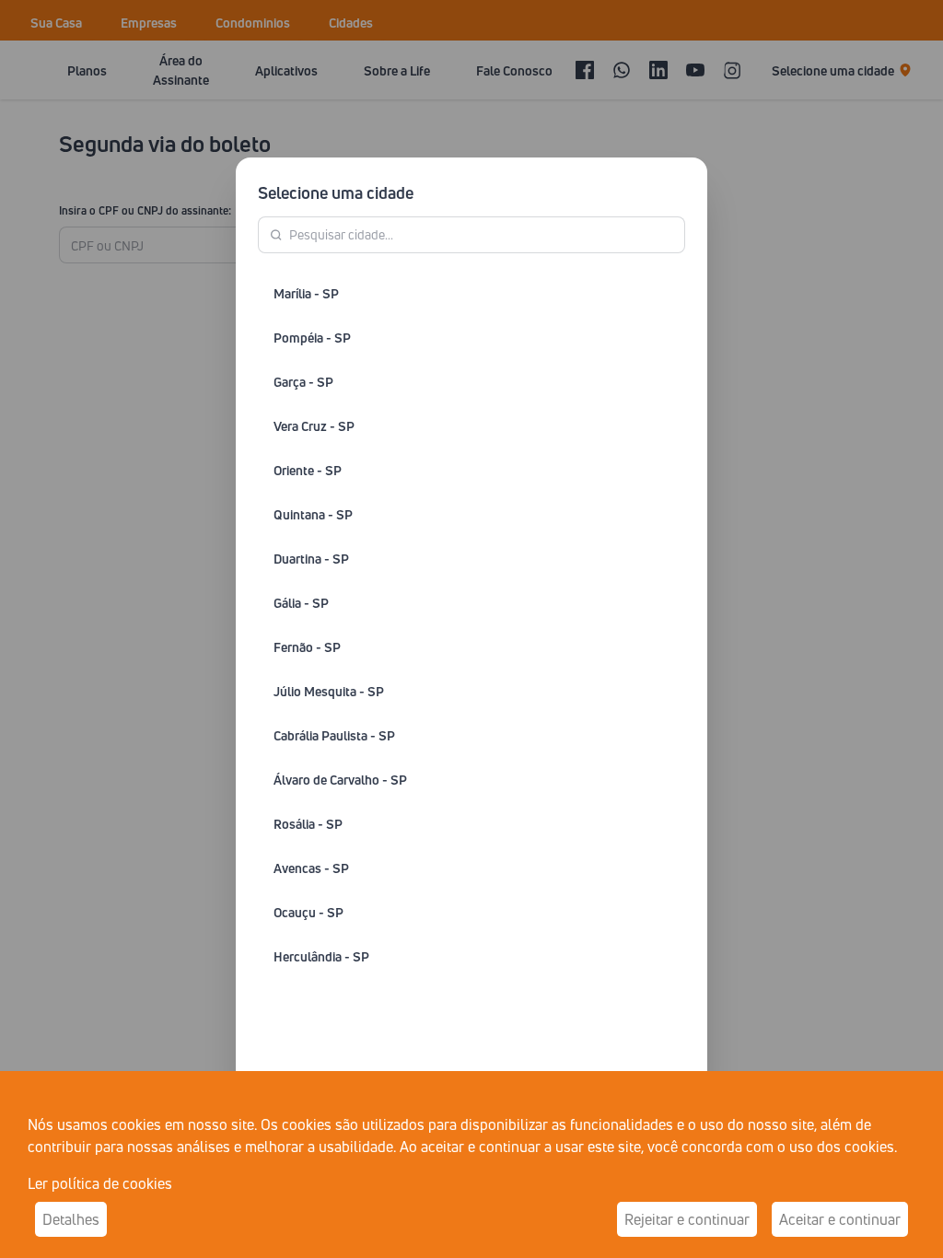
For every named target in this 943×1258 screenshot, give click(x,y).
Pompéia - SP (312, 337)
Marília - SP (306, 293)
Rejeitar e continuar (687, 1219)
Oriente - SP (308, 470)
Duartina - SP (311, 558)
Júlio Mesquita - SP (329, 691)
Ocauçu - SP (308, 912)
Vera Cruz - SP (314, 426)
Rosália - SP (308, 824)
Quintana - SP (313, 514)
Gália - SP (301, 603)
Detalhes (70, 1219)
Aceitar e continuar (840, 1219)
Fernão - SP (307, 647)
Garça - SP (303, 381)
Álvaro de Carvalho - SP (340, 779)
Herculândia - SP (321, 956)
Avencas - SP (311, 868)
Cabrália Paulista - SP (334, 735)
